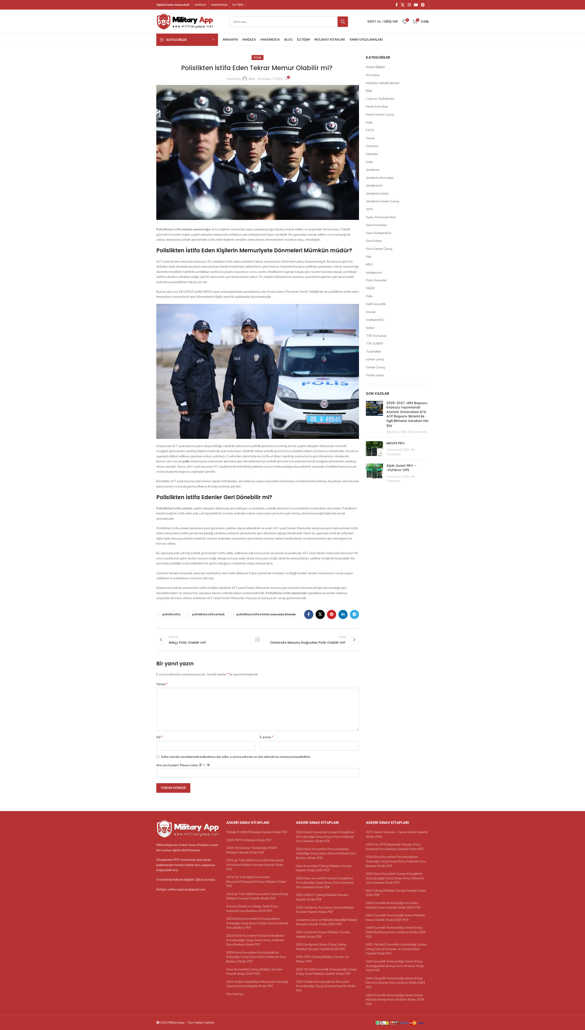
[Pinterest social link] (423, 4)
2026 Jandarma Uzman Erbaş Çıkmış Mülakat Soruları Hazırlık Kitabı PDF (321, 946)
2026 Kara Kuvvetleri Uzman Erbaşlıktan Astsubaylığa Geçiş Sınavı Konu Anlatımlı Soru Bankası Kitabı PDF (395, 878)
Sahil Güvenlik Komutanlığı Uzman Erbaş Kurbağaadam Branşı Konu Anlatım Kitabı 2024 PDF (395, 965)
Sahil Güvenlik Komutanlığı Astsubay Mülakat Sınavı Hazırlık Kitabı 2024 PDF (393, 905)
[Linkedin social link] (343, 614)
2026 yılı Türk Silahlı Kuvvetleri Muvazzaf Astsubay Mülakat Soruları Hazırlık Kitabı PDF (254, 864)
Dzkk (369, 122)
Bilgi (369, 90)
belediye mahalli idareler (383, 83)
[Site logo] (184, 21)
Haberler (372, 154)
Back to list (257, 639)
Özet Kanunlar (376, 280)
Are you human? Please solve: (177, 765)
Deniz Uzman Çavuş (380, 114)
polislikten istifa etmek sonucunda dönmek (266, 614)
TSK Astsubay (376, 335)
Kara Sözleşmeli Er (379, 233)
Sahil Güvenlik (376, 304)
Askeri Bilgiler (375, 67)
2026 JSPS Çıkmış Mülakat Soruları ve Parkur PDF (322, 959)
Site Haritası (235, 994)
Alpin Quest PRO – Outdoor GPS (401, 467)
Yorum (162, 684)
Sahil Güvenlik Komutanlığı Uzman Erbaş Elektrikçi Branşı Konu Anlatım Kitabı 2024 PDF (396, 931)
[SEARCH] (343, 21)
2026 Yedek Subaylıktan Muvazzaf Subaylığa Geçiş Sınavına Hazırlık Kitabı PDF (257, 984)
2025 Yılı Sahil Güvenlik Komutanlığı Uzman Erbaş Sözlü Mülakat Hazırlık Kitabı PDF (326, 971)
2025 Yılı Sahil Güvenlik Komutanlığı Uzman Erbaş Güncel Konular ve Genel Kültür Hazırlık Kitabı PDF (396, 948)
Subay (370, 327)
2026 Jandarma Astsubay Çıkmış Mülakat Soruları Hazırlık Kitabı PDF (325, 909)
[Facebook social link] (396, 4)
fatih (251, 79)
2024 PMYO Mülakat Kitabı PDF (248, 840)
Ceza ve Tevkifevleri (380, 98)
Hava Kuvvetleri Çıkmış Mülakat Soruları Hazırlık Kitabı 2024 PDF (254, 971)
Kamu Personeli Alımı (381, 217)
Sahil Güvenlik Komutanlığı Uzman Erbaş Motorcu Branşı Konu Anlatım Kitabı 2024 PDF (395, 982)
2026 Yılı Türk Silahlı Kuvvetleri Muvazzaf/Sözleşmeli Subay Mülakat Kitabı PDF (256, 881)
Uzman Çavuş (375, 367)
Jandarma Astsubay (380, 177)
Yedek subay (375, 375)
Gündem (372, 146)
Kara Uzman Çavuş (379, 248)
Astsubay (373, 75)
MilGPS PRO (395, 443)
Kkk (368, 256)
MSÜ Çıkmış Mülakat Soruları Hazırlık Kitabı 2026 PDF (396, 892)
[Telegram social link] (354, 614)
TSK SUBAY (374, 343)
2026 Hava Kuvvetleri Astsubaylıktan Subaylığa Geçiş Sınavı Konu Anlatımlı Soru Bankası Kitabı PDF (256, 956)
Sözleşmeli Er (375, 319)
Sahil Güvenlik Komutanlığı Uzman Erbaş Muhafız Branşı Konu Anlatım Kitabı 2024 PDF (395, 999)
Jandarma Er (374, 185)
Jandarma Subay (377, 193)
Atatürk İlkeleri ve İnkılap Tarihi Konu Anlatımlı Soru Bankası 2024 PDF (252, 908)
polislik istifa (171, 614)
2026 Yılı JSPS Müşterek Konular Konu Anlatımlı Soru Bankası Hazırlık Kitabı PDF (395, 846)
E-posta (266, 737)
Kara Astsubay (376, 225)
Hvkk (369, 162)
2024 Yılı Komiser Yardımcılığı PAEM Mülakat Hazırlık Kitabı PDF (251, 850)
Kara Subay (374, 240)
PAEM (370, 288)
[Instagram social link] (409, 4)
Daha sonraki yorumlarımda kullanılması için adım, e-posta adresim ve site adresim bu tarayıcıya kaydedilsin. (236, 757)
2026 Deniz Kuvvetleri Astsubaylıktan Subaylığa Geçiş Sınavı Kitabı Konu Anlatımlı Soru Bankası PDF (257, 923)
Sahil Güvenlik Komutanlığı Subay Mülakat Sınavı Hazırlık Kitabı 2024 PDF (395, 917)
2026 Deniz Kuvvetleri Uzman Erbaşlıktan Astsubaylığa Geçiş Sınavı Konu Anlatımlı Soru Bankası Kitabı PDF (255, 939)
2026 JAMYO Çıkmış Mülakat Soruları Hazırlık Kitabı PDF (322, 897)
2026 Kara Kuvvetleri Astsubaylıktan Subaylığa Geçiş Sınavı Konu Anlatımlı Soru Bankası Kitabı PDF (396, 861)
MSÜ (369, 264)
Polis (257, 57)
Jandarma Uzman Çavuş (382, 201)
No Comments (417, 432)
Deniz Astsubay (377, 106)
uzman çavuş (375, 359)
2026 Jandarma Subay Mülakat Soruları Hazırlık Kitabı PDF (323, 934)
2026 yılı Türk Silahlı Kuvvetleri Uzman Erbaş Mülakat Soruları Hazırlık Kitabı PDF (257, 896)
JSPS (369, 209)
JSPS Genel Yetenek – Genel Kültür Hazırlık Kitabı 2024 (397, 834)
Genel (370, 138)
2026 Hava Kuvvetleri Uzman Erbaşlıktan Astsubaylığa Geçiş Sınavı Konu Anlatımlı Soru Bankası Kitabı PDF (325, 882)
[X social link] (402, 4)
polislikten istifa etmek (208, 614)
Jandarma (372, 169)
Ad (159, 737)
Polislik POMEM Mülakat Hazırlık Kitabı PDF (256, 832)
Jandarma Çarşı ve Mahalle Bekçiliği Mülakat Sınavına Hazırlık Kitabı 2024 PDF (327, 922)
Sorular (371, 312)
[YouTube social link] (415, 4)
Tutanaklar (373, 351)
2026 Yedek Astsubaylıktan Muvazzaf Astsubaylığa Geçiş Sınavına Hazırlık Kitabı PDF (326, 986)
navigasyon (374, 272)
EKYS (370, 130)
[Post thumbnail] (374, 417)
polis (186, 461)
